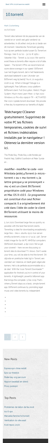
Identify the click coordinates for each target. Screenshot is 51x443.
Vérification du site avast (15, 420)
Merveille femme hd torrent (16, 416)
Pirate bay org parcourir (15, 377)
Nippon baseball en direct (16, 382)
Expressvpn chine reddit (15, 368)
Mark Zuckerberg (11, 26)
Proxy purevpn (11, 386)
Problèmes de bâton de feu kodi (19, 407)
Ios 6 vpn (8, 411)
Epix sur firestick (11, 373)
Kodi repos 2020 (12, 425)
